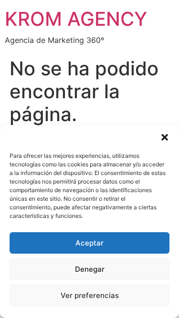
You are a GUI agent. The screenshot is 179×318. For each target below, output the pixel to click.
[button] (164, 137)
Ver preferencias (90, 295)
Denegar (90, 269)
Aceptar (89, 242)
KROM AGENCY (76, 19)
